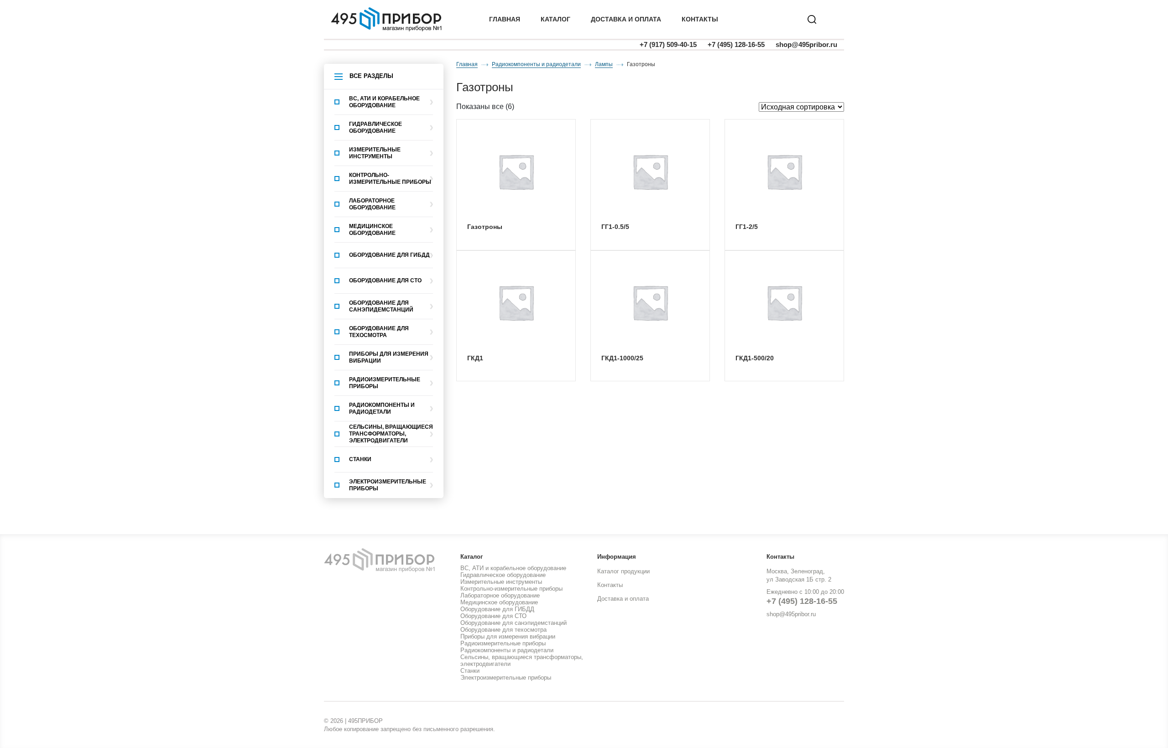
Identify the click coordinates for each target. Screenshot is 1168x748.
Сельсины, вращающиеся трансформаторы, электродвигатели (391, 434)
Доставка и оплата (623, 598)
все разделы (371, 76)
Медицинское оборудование (372, 229)
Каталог (555, 19)
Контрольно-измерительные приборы (390, 178)
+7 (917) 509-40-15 (668, 44)
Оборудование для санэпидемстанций (381, 306)
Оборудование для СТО (385, 280)
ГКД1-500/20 (754, 358)
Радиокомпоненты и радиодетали (382, 408)
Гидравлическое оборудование (375, 127)
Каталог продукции (623, 571)
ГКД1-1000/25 (622, 358)
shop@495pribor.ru (806, 44)
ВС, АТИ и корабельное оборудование (384, 102)
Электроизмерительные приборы (387, 485)
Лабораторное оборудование (372, 204)
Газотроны (484, 226)
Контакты (700, 19)
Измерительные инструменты (375, 153)
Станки (360, 459)
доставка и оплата (626, 19)
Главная (504, 19)
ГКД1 (475, 358)
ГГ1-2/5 (746, 226)
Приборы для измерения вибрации (388, 357)
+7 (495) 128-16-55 (736, 44)
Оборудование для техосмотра (379, 331)
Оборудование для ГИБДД (389, 255)
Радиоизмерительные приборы (384, 383)
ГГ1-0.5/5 (615, 226)
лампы (604, 64)
